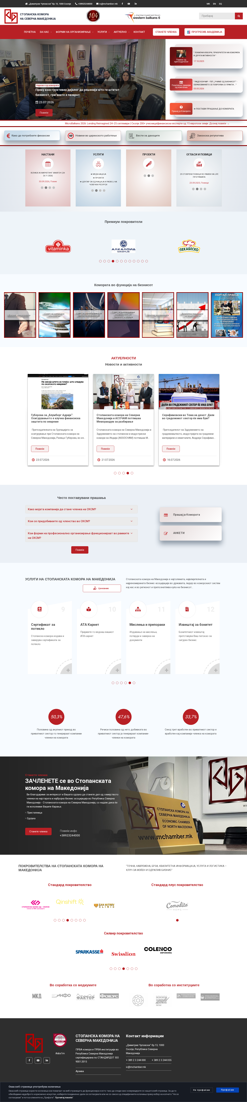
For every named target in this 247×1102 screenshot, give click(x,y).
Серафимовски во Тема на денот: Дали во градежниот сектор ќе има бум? (188, 416)
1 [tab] (100, 261)
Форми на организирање (73, 31)
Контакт (139, 31)
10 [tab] (138, 261)
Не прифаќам (201, 1090)
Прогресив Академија (206, 31)
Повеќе (50, 104)
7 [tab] (125, 261)
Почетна (30, 31)
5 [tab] (117, 261)
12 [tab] (146, 261)
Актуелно (120, 31)
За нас (45, 31)
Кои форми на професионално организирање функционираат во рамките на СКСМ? (78, 535)
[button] (161, 79)
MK (208, 4)
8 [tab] (130, 261)
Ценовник (103, 588)
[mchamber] (11, 16)
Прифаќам (227, 1090)
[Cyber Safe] (60, 1040)
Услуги (102, 31)
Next (228, 247)
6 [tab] (121, 261)
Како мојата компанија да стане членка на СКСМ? (62, 509)
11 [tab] (142, 261)
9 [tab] (134, 261)
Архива (80, 1071)
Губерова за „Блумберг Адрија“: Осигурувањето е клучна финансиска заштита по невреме (55, 418)
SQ (220, 4)
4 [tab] (113, 261)
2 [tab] (104, 261)
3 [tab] (109, 261)
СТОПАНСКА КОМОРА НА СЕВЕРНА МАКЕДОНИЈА (38, 16)
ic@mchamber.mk (108, 4)
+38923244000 (85, 4)
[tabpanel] (58, 247)
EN (214, 4)
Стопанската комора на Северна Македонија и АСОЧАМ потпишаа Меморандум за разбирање (119, 418)
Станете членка (166, 31)
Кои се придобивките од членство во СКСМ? (59, 521)
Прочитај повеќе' (64, 1097)
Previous (19, 247)
